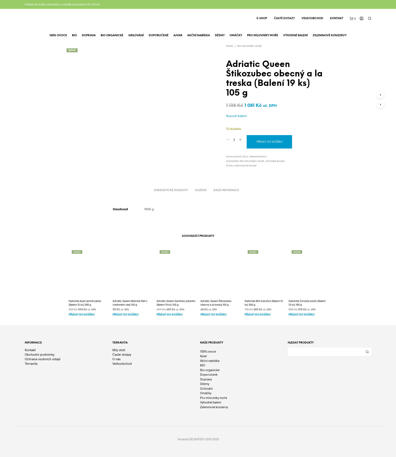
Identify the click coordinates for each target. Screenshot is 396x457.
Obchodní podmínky (39, 354)
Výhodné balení (274, 161)
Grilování (206, 388)
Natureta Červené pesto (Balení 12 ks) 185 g (307, 302)
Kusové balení (236, 116)
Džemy (204, 384)
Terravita (31, 363)
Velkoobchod (312, 18)
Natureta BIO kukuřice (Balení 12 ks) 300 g (264, 302)
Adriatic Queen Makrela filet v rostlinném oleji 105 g (130, 302)
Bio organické (209, 370)
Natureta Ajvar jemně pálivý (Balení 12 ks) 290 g (85, 302)
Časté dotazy (284, 18)
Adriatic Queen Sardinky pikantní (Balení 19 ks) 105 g (176, 302)
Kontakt (336, 18)
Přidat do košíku (82, 314)
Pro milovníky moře (249, 46)
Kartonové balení (245, 166)
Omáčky (205, 393)
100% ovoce (208, 351)
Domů (229, 46)
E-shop (262, 18)
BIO (202, 365)
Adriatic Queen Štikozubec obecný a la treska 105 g (216, 302)
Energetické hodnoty (171, 190)
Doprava (206, 379)
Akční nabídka (209, 360)
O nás (116, 359)
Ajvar (203, 356)
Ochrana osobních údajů (42, 359)
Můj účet (118, 350)
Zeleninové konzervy (214, 407)
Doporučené (208, 374)
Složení (200, 190)
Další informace (226, 190)
